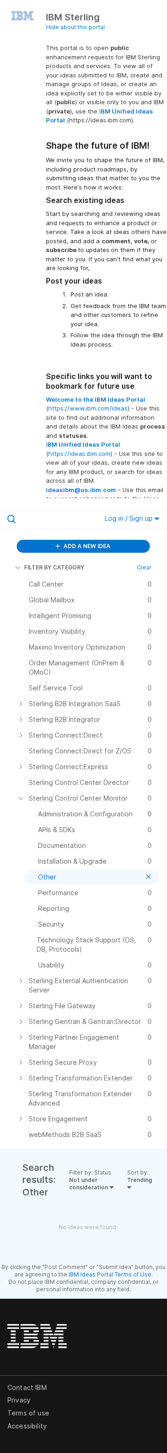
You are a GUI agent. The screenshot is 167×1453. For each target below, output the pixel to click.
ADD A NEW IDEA (86, 546)
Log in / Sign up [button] (129, 518)
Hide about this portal (75, 27)
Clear (144, 567)
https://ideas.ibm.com (79, 453)
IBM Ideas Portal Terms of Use (110, 1274)
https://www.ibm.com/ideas (88, 408)
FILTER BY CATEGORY (54, 567)
